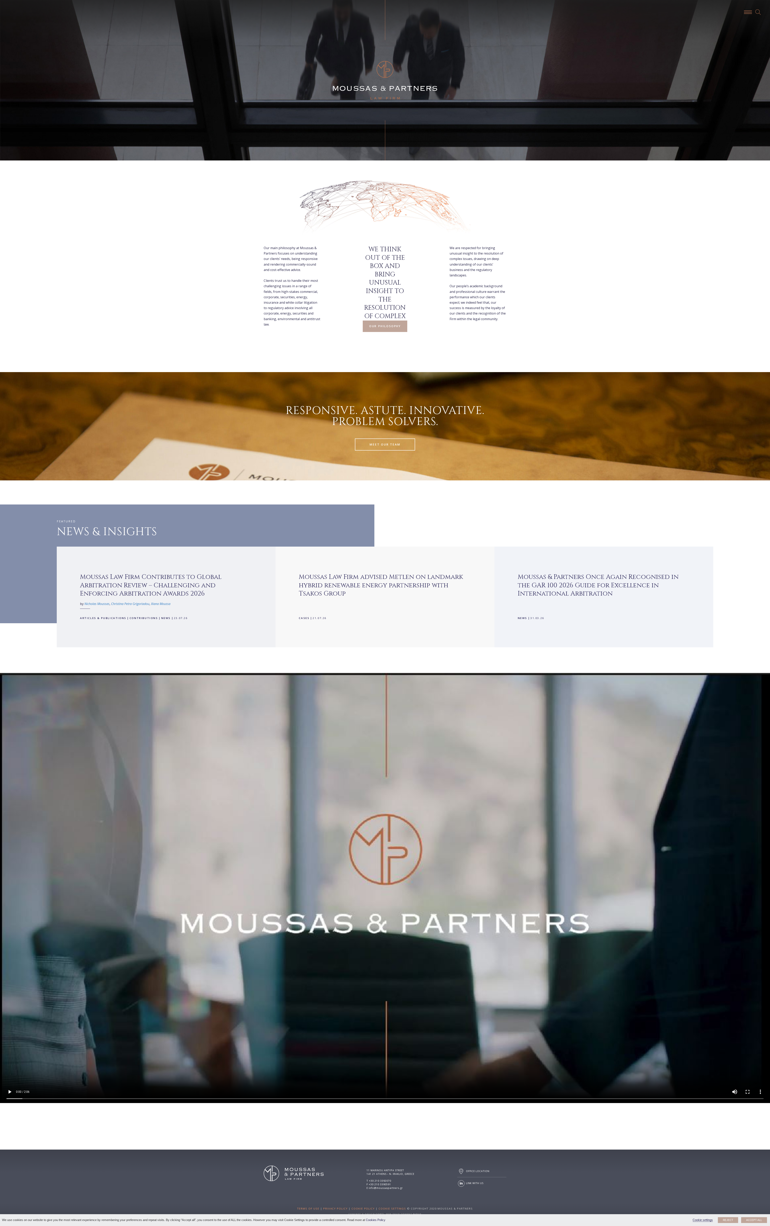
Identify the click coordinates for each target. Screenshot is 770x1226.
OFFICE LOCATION (477, 1171)
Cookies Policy (375, 1220)
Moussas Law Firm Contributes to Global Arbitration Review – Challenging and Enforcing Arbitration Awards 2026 (151, 585)
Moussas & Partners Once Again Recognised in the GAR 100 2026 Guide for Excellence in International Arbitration (598, 585)
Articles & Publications (103, 618)
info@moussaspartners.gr (386, 1188)
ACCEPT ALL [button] (754, 1220)
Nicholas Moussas (96, 604)
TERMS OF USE (308, 1208)
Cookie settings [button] (703, 1220)
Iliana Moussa (160, 604)
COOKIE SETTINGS (392, 1208)
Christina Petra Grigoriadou (130, 604)
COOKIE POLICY (363, 1208)
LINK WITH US (474, 1183)
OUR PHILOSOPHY (385, 326)
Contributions (144, 618)
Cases (304, 618)
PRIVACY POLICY (335, 1208)
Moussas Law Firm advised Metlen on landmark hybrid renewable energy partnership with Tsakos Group (381, 585)
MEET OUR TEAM (385, 444)
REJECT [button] (728, 1220)
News (166, 618)
